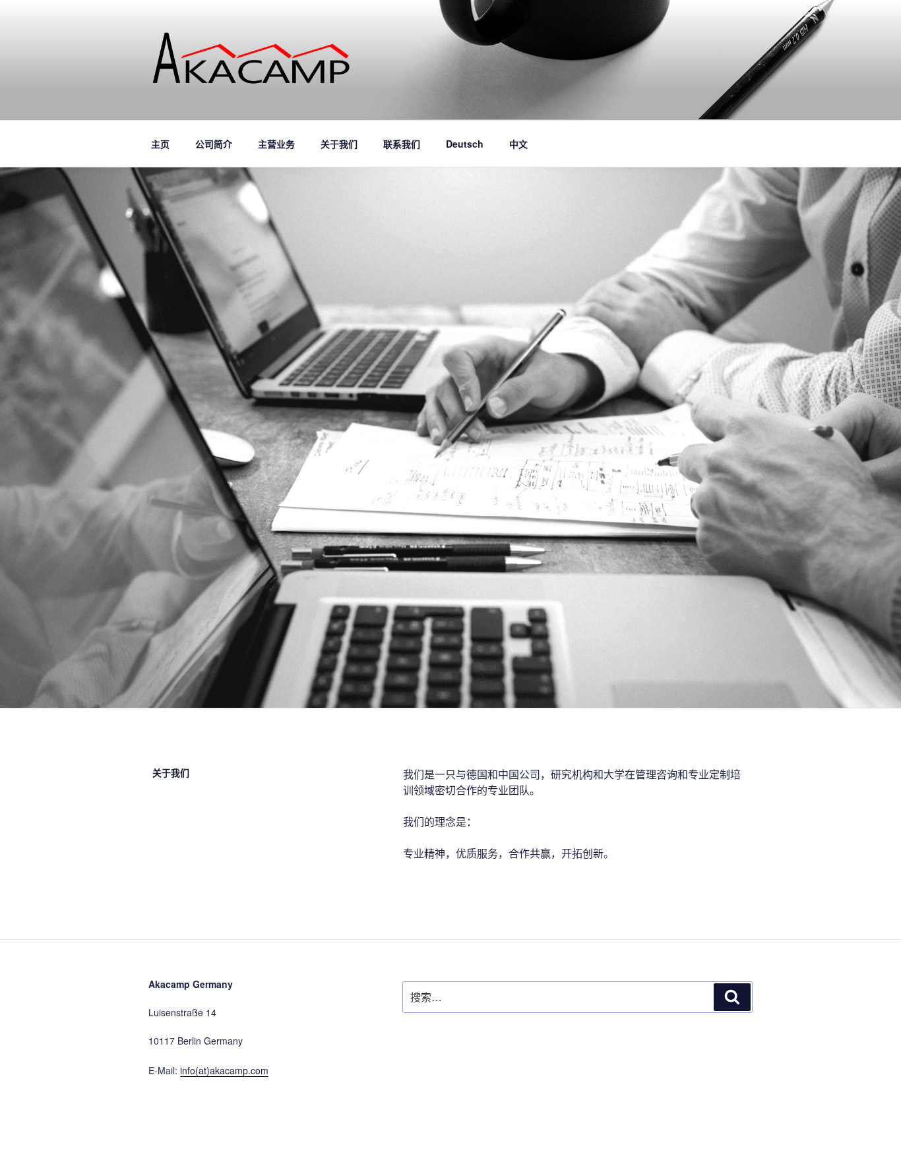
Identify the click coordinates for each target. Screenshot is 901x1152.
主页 (160, 143)
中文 (518, 143)
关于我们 (339, 143)
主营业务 (276, 143)
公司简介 (213, 143)
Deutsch (464, 143)
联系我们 (401, 143)
